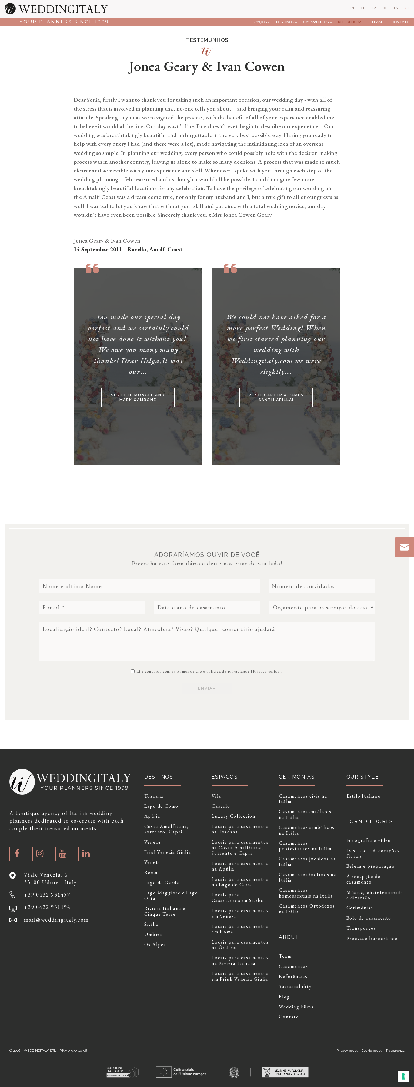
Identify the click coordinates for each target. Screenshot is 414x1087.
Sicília (151, 924)
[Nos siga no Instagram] (39, 854)
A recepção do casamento (363, 879)
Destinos (285, 22)
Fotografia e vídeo (368, 840)
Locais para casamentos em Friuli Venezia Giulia (240, 976)
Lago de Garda (161, 882)
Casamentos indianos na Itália (307, 877)
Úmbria (153, 934)
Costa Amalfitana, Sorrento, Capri (166, 829)
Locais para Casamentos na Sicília (238, 897)
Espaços (259, 22)
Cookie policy (372, 1051)
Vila (216, 796)
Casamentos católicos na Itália (305, 814)
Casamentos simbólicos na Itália (307, 830)
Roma (151, 872)
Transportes (361, 928)
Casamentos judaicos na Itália (307, 861)
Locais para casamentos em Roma (240, 929)
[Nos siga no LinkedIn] (85, 854)
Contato (400, 22)
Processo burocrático (372, 938)
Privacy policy (266, 671)
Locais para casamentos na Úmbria (240, 945)
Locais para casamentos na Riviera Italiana (240, 960)
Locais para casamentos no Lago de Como (240, 882)
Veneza (152, 842)
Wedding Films (296, 1007)
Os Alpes (155, 944)
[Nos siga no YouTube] (62, 854)
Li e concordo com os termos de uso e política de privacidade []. (209, 671)
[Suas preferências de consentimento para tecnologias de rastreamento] (403, 1076)
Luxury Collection (233, 816)
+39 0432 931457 (47, 894)
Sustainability (295, 986)
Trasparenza (395, 1051)
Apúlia (152, 816)
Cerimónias (359, 908)
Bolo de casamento (369, 918)
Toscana (154, 796)
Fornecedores (369, 821)
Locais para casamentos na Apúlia (240, 866)
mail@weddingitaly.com (56, 919)
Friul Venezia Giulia (167, 852)
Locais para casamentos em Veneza (240, 913)
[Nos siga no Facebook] (16, 854)
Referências (350, 22)
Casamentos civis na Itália (303, 799)
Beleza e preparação (370, 866)
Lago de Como (161, 806)
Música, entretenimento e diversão (375, 895)
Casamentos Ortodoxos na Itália (307, 909)
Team (376, 22)
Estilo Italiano (363, 796)
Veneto (152, 862)
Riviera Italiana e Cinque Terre (164, 911)
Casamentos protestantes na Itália (305, 846)
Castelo (221, 806)
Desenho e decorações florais (373, 853)
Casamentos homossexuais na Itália (306, 893)
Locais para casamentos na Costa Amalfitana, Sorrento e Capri (240, 848)
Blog (284, 997)
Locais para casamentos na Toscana (240, 829)
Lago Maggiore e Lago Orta (171, 895)
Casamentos (316, 22)
